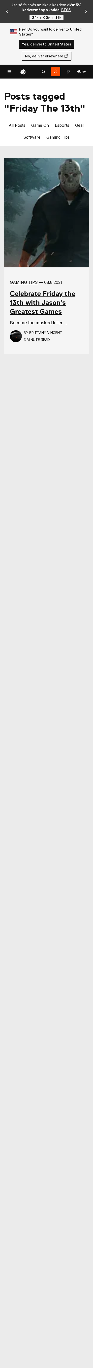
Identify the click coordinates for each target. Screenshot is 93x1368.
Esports (62, 125)
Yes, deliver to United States (46, 44)
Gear (79, 125)
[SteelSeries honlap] (23, 72)
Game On (40, 125)
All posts (17, 125)
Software (31, 137)
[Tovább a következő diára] (86, 11)
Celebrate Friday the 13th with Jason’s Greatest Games (42, 302)
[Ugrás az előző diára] (7, 11)
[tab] (43, 72)
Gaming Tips (58, 137)
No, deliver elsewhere (44, 56)
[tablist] (43, 72)
